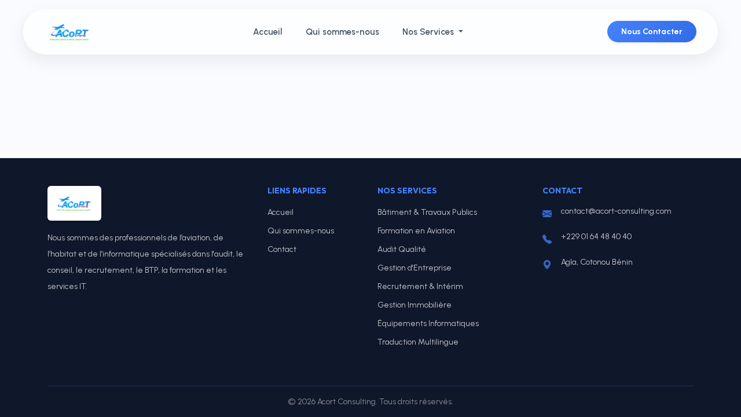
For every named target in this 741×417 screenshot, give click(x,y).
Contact (281, 249)
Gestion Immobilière (414, 305)
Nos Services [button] (429, 32)
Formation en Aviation (416, 231)
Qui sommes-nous (342, 32)
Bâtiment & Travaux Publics (427, 212)
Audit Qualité (401, 249)
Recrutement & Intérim (420, 286)
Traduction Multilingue (417, 342)
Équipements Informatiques (428, 323)
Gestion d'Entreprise (414, 268)
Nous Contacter (652, 31)
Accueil (268, 32)
